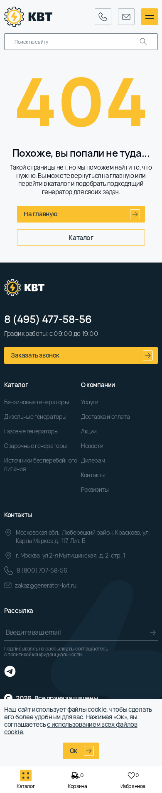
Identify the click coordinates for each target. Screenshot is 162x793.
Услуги (89, 402)
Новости (92, 446)
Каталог (81, 237)
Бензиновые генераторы (36, 402)
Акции (89, 431)
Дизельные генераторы (35, 416)
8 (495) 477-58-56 (47, 319)
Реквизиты (94, 489)
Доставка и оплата (105, 416)
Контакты (93, 475)
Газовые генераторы (31, 431)
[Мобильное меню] (149, 16)
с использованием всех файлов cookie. (70, 728)
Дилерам (93, 460)
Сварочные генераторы (35, 446)
